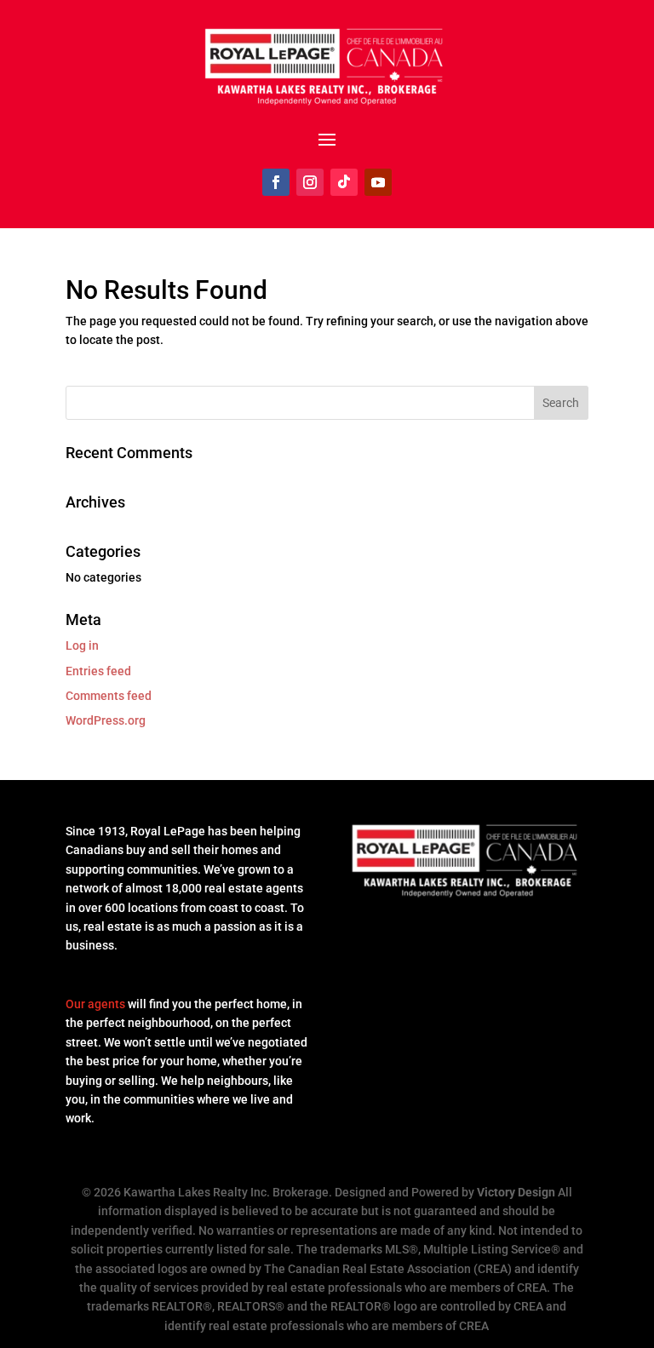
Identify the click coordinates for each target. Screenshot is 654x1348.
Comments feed (109, 696)
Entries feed (98, 671)
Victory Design (516, 1192)
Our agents (95, 1004)
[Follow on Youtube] (378, 182)
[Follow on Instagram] (310, 182)
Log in (82, 645)
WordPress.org (106, 720)
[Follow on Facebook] (276, 182)
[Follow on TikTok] (344, 182)
